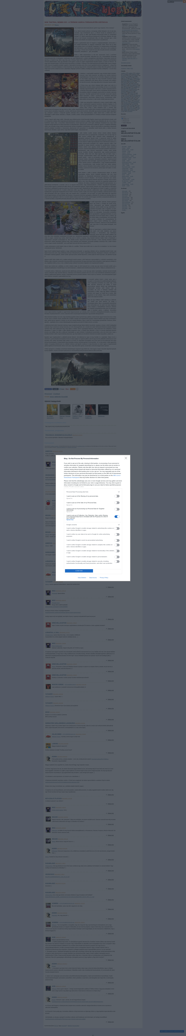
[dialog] (93, 518)
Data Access (93, 577)
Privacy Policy (104, 577)
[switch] (117, 496)
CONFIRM (79, 571)
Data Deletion (82, 577)
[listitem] (93, 492)
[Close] (126, 459)
